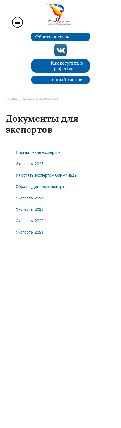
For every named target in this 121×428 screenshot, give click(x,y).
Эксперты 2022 (30, 221)
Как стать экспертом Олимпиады (47, 175)
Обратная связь (52, 36)
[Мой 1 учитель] (60, 16)
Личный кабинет (67, 79)
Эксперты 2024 (30, 198)
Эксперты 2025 (30, 163)
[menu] (17, 22)
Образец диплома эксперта (41, 186)
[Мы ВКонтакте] (60, 50)
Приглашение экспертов (38, 152)
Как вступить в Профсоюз (66, 65)
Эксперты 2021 (30, 232)
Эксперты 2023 (30, 209)
